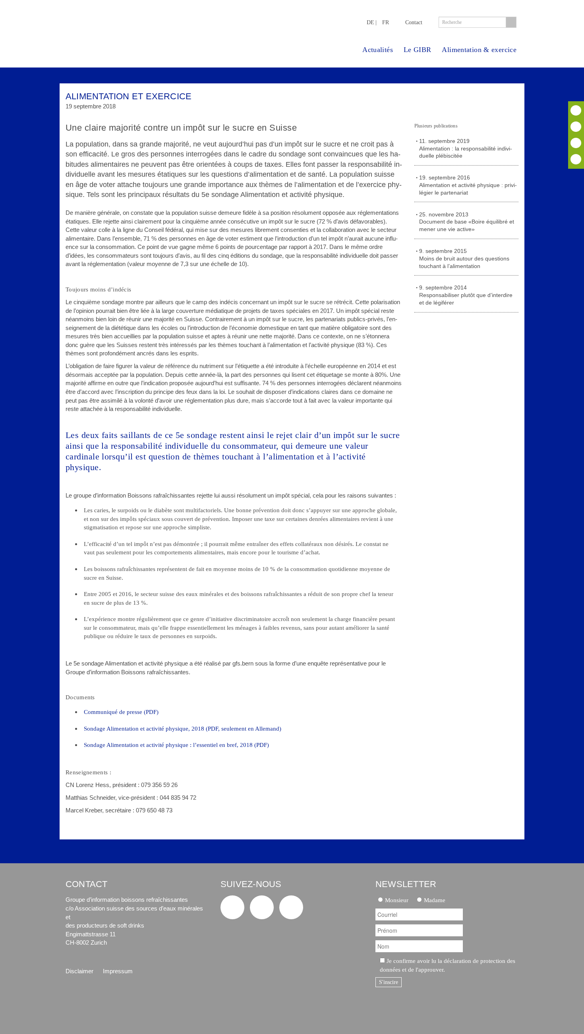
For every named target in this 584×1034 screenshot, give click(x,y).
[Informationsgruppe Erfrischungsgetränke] (131, 27)
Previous (488, 99)
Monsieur (396, 900)
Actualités (377, 50)
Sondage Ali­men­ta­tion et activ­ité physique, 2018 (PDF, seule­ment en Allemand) (182, 728)
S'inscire (388, 982)
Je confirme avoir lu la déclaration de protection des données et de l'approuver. (447, 965)
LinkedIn (575, 143)
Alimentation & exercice (479, 50)
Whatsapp (575, 159)
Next (509, 99)
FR (385, 22)
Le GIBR (417, 50)
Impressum (118, 971)
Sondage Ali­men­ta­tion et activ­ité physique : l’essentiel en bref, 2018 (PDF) (176, 744)
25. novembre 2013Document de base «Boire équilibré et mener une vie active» (466, 222)
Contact (413, 22)
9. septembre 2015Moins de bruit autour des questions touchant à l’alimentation (464, 258)
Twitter (575, 110)
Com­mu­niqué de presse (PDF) (121, 711)
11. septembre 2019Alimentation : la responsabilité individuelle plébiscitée (465, 148)
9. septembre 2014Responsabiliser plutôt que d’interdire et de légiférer (465, 295)
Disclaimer (79, 971)
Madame (434, 900)
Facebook (575, 127)
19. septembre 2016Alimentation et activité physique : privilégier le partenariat (468, 185)
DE (370, 22)
